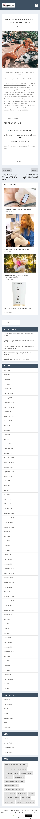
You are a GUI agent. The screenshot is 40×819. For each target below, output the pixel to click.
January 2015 (8, 688)
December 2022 (9, 568)
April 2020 (7, 670)
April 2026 (7, 384)
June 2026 (7, 375)
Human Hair (22, 794)
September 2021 (9, 610)
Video (6, 723)
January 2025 (8, 453)
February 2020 (8, 679)
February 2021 (8, 642)
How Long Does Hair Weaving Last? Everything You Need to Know (19, 341)
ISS (23, 798)
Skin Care (7, 709)
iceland (31, 794)
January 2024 (8, 508)
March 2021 (7, 638)
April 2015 (7, 684)
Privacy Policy (27, 818)
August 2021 (8, 615)
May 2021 (7, 628)
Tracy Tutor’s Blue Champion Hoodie (16, 249)
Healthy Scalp (10, 794)
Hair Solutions (26, 773)
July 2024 (7, 481)
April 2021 (7, 633)
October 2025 (8, 412)
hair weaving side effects (14, 789)
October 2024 (8, 467)
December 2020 (9, 652)
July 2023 (7, 536)
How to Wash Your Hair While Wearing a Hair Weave (18, 334)
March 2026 (7, 388)
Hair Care (8, 769)
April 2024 (7, 495)
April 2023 (7, 550)
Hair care (20, 26)
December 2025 (9, 402)
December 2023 (9, 513)
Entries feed (8, 743)
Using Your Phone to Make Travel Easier (18, 209)
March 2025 (7, 444)
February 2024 (8, 504)
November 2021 (9, 601)
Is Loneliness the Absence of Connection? (17, 359)
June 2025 (7, 430)
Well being (7, 727)
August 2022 (8, 587)
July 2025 (7, 425)
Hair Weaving (8, 704)
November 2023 (9, 518)
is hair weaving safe (12, 798)
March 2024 (7, 499)
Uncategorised (8, 718)
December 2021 (9, 596)
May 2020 (7, 665)
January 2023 (8, 564)
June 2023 (7, 541)
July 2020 (7, 656)
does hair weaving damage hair (16, 765)
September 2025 (9, 416)
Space (19, 802)
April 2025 (7, 439)
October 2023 (8, 522)
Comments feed (9, 747)
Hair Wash (8, 777)
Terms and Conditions (15, 818)
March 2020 (7, 675)
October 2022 (8, 578)
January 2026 (8, 398)
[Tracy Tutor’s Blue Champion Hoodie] (20, 230)
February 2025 (8, 448)
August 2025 (8, 421)
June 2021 (7, 624)
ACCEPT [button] (28, 816)
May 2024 (7, 490)
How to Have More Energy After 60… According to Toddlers (16, 276)
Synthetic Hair (29, 802)
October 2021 (8, 605)
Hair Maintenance (11, 773)
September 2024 (9, 472)
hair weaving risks (11, 785)
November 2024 (9, 462)
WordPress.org (8, 752)
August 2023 (8, 531)
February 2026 (8, 393)
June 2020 (7, 661)
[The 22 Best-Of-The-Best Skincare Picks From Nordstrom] (20, 294)
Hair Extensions (20, 769)
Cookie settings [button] (18, 816)
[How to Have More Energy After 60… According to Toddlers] (20, 263)
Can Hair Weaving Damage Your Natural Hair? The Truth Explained (19, 347)
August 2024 (8, 476)
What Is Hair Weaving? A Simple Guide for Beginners (17, 353)
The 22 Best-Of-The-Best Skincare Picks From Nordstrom (19, 309)
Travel (6, 713)
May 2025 (7, 435)
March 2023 (7, 555)
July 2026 (7, 370)
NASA (28, 798)
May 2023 (7, 545)
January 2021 (8, 647)
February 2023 (8, 559)
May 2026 (7, 379)
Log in (6, 738)
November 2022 (9, 573)
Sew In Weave (9, 802)
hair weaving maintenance (14, 781)
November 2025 (9, 407)
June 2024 (7, 485)
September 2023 (9, 527)
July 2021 (7, 619)
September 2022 (9, 582)
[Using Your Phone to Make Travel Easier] (20, 197)
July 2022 (7, 592)
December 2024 (9, 458)
